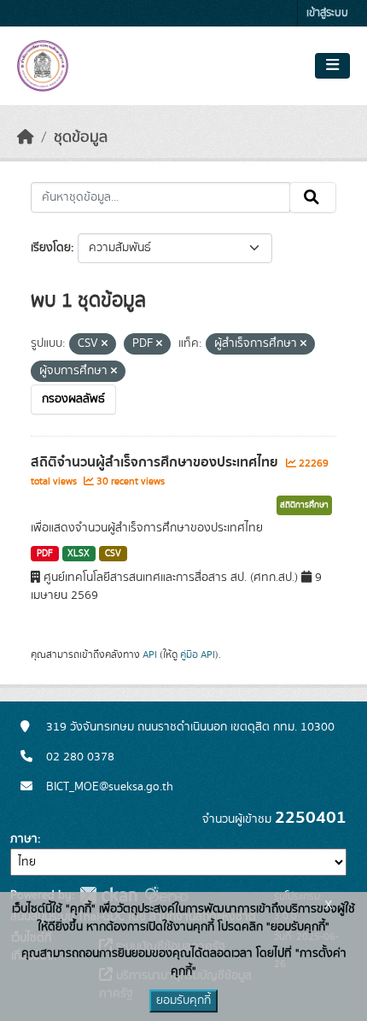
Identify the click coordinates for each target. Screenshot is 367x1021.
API (150, 654)
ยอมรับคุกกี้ (183, 1000)
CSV (113, 553)
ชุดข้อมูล (81, 137)
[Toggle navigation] (332, 66)
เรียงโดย (51, 247)
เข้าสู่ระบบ (327, 13)
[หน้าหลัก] (25, 137)
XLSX (78, 553)
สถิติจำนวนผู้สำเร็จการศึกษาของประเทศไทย (156, 462)
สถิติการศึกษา (304, 505)
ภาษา (24, 839)
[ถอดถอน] (105, 344)
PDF (45, 553)
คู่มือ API (197, 654)
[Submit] (312, 197)
